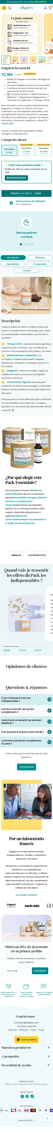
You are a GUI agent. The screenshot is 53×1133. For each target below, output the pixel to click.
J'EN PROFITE (39, 578)
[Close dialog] (50, 552)
